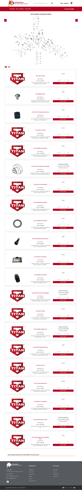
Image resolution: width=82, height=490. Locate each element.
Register (66, 3)
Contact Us (31, 478)
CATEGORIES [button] (12, 8)
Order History (55, 469)
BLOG (17, 8)
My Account (55, 471)
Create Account (55, 476)
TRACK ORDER (28, 8)
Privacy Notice (31, 471)
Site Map (30, 476)
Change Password (56, 474)
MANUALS (21, 8)
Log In (61, 3)
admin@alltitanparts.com (12, 478)
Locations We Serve (32, 480)
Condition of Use (32, 474)
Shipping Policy (31, 469)
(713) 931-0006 (10, 473)
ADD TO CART (63, 83)
